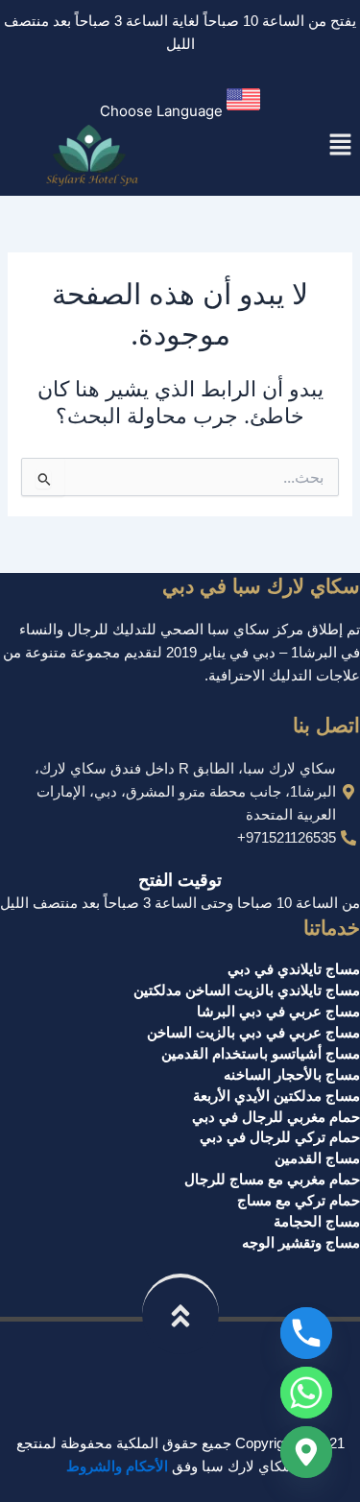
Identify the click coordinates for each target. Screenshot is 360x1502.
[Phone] (306, 1333)
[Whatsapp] (306, 1393)
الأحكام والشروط (117, 1466)
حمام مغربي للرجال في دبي (276, 1117)
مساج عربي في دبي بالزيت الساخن (253, 1032)
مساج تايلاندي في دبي (294, 969)
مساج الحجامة (317, 1221)
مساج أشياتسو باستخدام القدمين (260, 1053)
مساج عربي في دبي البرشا (278, 1011)
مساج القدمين (317, 1158)
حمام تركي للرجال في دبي (280, 1137)
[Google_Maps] (306, 1452)
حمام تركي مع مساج (298, 1200)
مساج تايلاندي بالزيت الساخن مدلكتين (246, 990)
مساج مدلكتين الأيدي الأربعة (276, 1096)
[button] (180, 103)
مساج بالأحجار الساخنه (292, 1075)
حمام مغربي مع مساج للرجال (272, 1179)
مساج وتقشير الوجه (301, 1243)
